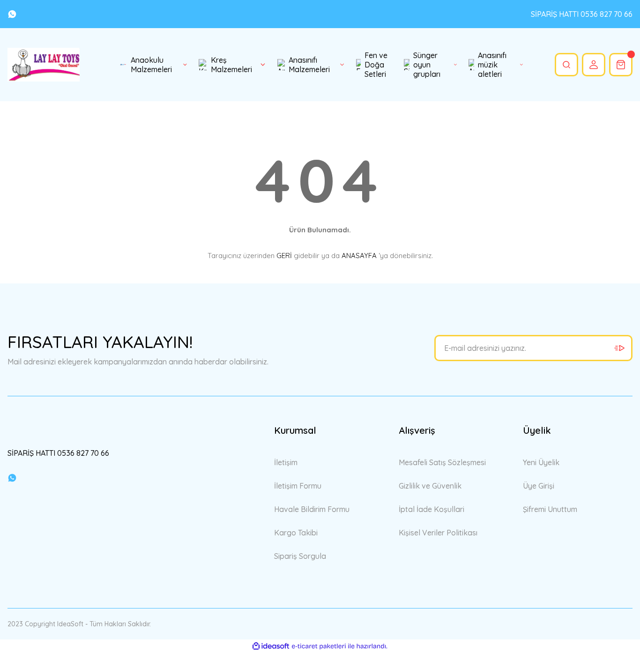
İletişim (286, 462)
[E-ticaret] (318, 646)
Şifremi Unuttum (550, 509)
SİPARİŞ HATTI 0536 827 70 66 (582, 14)
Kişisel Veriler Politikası (438, 532)
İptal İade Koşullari (431, 509)
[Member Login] (593, 64)
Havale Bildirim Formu (312, 509)
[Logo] (43, 65)
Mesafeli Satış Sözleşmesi (442, 462)
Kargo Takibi (296, 532)
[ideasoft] (271, 646)
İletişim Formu (297, 485)
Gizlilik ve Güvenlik (430, 485)
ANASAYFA (359, 255)
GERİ (284, 255)
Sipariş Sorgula (300, 556)
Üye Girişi (538, 485)
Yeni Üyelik (541, 462)
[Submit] (619, 348)
